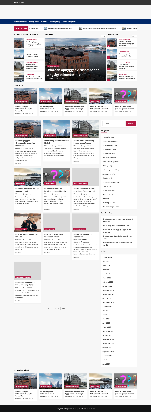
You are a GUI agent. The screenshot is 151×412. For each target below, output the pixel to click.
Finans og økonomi (109, 157)
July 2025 (106, 311)
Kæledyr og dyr (123, 63)
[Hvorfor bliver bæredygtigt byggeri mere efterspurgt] (112, 54)
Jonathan (50, 79)
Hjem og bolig (55, 21)
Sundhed (44, 21)
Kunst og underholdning (80, 183)
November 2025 (108, 294)
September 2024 (108, 352)
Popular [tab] (25, 34)
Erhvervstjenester (20, 21)
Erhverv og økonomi (31, 40)
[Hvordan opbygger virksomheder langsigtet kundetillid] (19, 43)
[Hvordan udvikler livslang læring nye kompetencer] (27, 271)
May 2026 (106, 270)
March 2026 (107, 278)
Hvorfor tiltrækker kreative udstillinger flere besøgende (84, 190)
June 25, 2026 (28, 288)
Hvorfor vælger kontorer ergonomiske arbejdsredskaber (82, 237)
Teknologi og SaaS (69, 21)
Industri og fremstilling (111, 170)
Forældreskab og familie (111, 162)
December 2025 (108, 290)
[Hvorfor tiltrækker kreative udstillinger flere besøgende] (85, 177)
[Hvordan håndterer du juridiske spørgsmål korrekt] (112, 76)
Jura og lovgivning (124, 73)
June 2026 (106, 265)
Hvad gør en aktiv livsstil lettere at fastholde (53, 235)
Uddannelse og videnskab (23, 277)
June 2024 (106, 364)
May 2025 (106, 319)
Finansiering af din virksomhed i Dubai (31, 29)
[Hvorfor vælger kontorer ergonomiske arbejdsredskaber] (85, 222)
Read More (18, 163)
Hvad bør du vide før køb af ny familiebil (26, 235)
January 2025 (107, 335)
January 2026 (107, 286)
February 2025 (108, 331)
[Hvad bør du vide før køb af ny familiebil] (27, 222)
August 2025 (107, 306)
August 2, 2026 (103, 111)
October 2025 (107, 298)
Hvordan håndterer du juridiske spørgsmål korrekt (126, 78)
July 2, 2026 (86, 242)
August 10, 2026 (78, 111)
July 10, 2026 (57, 240)
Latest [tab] (17, 34)
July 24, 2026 (127, 111)
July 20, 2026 (86, 194)
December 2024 (108, 339)
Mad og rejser (34, 21)
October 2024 (107, 347)
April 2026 (106, 274)
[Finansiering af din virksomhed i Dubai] (112, 42)
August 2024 (107, 356)
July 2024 (106, 360)
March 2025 (107, 327)
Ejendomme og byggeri (125, 51)
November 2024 (108, 343)
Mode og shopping (109, 190)
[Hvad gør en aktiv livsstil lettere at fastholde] (56, 222)
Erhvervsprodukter (79, 229)
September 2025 (108, 302)
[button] (136, 21)
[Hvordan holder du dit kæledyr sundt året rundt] (112, 65)
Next (63, 308)
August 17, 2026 (60, 79)
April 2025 (106, 323)
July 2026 (106, 261)
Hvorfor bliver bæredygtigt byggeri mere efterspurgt (70, 29)
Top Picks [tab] (34, 34)
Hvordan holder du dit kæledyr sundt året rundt (112, 29)
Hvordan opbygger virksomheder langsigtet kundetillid (33, 44)
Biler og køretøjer (21, 229)
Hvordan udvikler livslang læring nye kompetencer (25, 283)
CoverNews (82, 409)
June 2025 (106, 315)
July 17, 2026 (28, 240)
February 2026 (108, 282)
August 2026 (107, 257)
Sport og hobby (49, 229)
